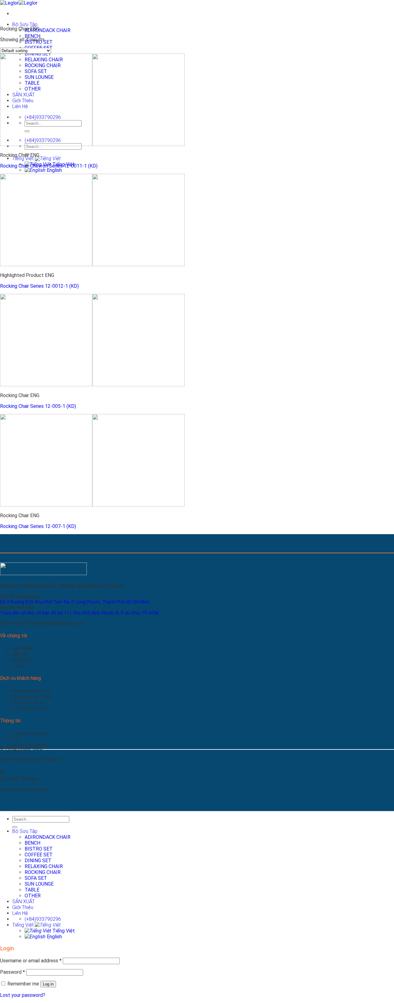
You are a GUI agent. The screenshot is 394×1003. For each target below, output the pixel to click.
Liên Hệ (20, 913)
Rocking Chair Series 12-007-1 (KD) (38, 526)
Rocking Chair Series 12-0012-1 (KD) (39, 286)
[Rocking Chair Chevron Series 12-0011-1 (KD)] (92, 144)
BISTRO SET (39, 849)
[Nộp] (14, 827)
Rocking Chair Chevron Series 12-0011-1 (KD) (49, 166)
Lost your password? (22, 995)
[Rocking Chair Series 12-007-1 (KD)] (92, 505)
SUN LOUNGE (39, 884)
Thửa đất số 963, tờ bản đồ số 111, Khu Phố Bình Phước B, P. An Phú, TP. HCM (79, 613)
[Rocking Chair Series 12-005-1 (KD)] (92, 385)
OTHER (33, 896)
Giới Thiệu (22, 907)
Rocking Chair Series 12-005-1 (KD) (38, 406)
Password (12, 972)
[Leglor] (19, 3)
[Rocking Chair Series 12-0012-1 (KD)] (92, 264)
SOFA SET (36, 878)
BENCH (32, 36)
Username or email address (31, 961)
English (54, 170)
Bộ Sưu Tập (25, 24)
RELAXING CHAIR (44, 866)
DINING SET (38, 860)
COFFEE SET (39, 855)
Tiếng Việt (23, 158)
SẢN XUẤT (23, 901)
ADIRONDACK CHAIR (47, 30)
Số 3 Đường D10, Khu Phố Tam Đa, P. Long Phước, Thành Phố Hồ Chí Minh (75, 602)
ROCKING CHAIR (43, 872)
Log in (48, 984)
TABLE (32, 890)
